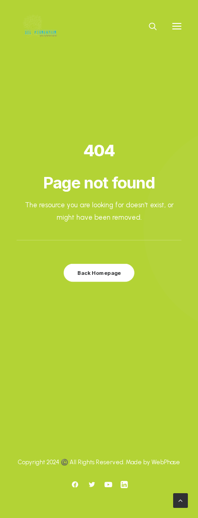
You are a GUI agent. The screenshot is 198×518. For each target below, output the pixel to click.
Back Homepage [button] (99, 272)
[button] (177, 26)
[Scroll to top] (180, 499)
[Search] (148, 26)
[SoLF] (40, 26)
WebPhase (165, 462)
